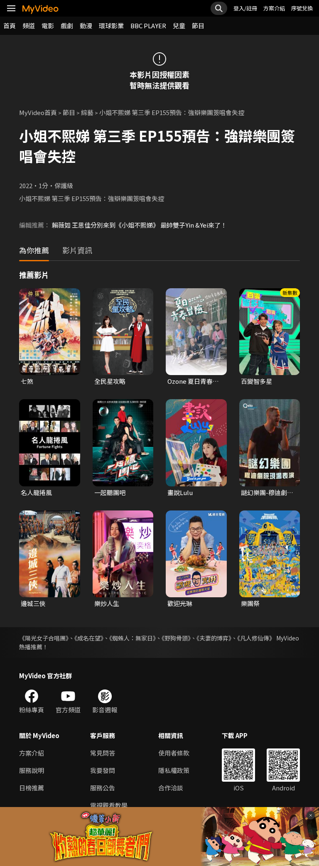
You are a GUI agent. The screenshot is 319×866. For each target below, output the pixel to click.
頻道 (28, 25)
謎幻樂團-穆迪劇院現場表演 (267, 492)
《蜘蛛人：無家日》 (132, 638)
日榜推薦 (31, 787)
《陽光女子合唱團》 (44, 638)
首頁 (9, 25)
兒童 (179, 25)
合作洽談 (170, 787)
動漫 (86, 25)
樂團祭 (250, 603)
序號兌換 (302, 8)
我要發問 (102, 770)
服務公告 (102, 787)
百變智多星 (256, 381)
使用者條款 (173, 752)
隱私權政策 (173, 770)
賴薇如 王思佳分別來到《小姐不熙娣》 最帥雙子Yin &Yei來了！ (139, 225)
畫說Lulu (180, 492)
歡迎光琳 (179, 603)
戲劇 (67, 25)
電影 (48, 25)
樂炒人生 (106, 603)
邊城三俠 (33, 603)
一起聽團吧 (109, 492)
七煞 (27, 381)
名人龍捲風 (36, 492)
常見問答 (102, 752)
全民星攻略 (109, 381)
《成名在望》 (88, 638)
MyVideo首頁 (38, 112)
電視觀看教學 (109, 805)
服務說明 (31, 770)
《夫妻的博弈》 (213, 638)
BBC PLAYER (148, 25)
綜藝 (87, 112)
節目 (198, 25)
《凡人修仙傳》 (256, 638)
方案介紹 (274, 8)
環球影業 (111, 25)
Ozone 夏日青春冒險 (193, 381)
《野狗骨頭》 (176, 638)
